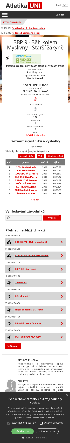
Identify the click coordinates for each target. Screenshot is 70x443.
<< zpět (35, 199)
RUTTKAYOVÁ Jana (26, 186)
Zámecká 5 (21, 282)
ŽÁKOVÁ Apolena (26, 193)
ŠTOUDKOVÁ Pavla (26, 167)
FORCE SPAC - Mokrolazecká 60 (31, 242)
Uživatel (60, 14)
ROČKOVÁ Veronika (26, 183)
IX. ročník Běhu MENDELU (28, 336)
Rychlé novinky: (12, 22)
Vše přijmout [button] (22, 431)
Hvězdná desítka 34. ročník (29, 309)
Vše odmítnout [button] (47, 431)
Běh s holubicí (22, 296)
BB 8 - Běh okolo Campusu (28, 323)
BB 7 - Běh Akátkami (25, 269)
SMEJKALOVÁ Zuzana (26, 190)
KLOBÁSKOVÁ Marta (26, 176)
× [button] (67, 395)
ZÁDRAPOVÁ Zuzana (26, 180)
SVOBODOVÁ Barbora (26, 173)
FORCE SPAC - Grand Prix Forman (32, 255)
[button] (35, 437)
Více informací (47, 417)
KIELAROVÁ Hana (26, 170)
